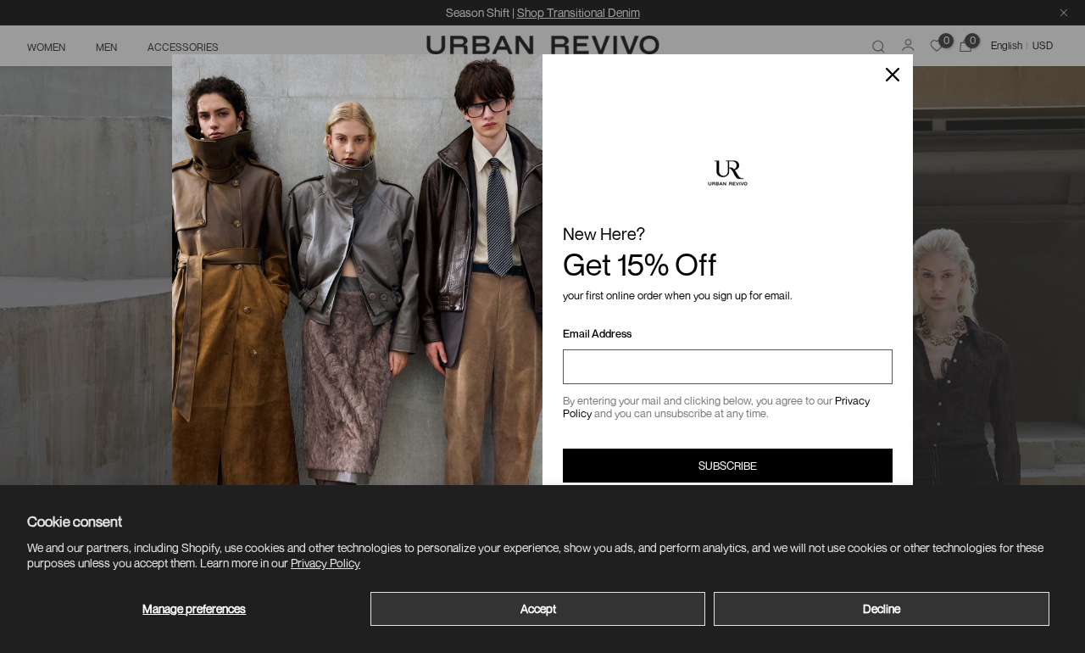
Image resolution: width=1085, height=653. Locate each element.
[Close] (892, 74)
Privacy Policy (325, 562)
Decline (881, 608)
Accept (538, 608)
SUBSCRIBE (727, 465)
